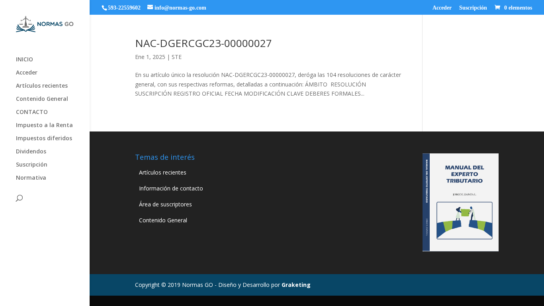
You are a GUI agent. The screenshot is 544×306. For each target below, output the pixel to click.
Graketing (296, 284)
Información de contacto (171, 188)
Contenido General (42, 99)
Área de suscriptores (165, 204)
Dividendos (31, 152)
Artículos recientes (42, 86)
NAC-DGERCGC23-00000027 (203, 43)
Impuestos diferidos (44, 138)
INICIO (24, 60)
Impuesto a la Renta (44, 125)
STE (177, 57)
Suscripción (473, 8)
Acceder (442, 8)
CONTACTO (32, 112)
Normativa (31, 178)
